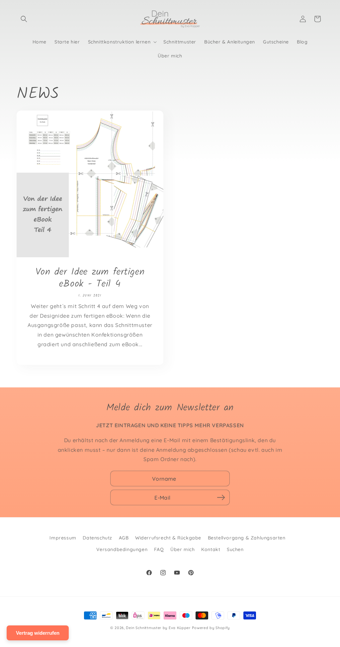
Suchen (235, 549)
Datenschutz (97, 538)
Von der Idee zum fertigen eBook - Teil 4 (90, 278)
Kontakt (210, 549)
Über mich (182, 549)
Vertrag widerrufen (37, 633)
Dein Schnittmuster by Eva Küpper (158, 627)
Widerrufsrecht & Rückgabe (168, 538)
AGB (124, 538)
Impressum (62, 538)
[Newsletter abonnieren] (220, 497)
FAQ (159, 549)
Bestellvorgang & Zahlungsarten (247, 538)
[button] (24, 19)
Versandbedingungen (121, 549)
